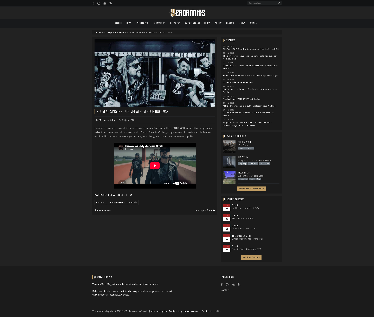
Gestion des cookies (211, 311)
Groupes (230, 23)
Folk (241, 148)
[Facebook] (93, 3)
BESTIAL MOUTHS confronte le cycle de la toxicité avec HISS (251, 49)
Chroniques (159, 23)
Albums (241, 23)
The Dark (243, 145)
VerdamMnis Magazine (105, 32)
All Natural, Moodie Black (251, 175)
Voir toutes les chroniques (251, 189)
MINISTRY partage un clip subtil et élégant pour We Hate (249, 106)
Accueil (118, 23)
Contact (225, 290)
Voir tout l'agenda (251, 257)
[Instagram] (98, 3)
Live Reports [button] (142, 23)
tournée (133, 202)
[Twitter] (131, 195)
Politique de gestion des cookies (184, 311)
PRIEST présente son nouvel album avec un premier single (250, 75)
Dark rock (249, 148)
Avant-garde (264, 164)
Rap (258, 179)
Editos (207, 23)
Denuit (235, 205)
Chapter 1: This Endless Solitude (254, 160)
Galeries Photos (192, 23)
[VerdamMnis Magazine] (187, 12)
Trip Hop (242, 164)
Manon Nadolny (107, 120)
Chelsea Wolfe (244, 142)
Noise (252, 179)
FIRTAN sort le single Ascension (238, 82)
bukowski (100, 202)
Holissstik (243, 157)
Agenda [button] (253, 23)
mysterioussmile (117, 202)
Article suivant (104, 210)
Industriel (253, 164)
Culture (218, 23)
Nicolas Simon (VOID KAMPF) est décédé (242, 99)
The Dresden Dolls (241, 235)
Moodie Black (244, 172)
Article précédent (204, 210)
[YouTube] (104, 3)
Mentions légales (159, 311)
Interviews (175, 23)
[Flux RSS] (110, 3)
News (128, 23)
